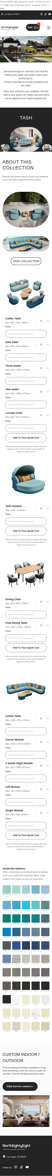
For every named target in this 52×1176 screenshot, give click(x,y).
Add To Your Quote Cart (26, 437)
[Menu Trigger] (48, 28)
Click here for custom (18, 1086)
